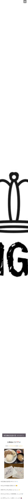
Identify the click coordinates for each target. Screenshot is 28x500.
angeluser (21, 446)
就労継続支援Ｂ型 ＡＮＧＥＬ (14, 435)
